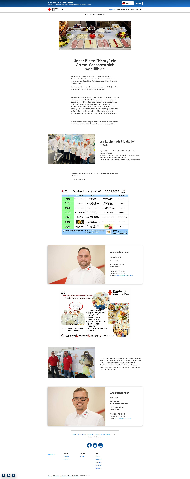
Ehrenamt (66, 456)
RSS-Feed (98, 465)
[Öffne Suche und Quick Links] (141, 9)
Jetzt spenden (51, 454)
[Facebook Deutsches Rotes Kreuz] (89, 445)
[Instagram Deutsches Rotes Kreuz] (95, 445)
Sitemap (97, 456)
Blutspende (66, 459)
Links (137, 9)
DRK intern (98, 468)
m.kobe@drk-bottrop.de (123, 418)
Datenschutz (98, 459)
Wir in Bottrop (125, 9)
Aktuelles (81, 456)
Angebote (112, 9)
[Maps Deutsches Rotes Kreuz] (100, 445)
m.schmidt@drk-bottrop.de (124, 275)
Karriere (132, 9)
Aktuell (118, 9)
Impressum (98, 462)
